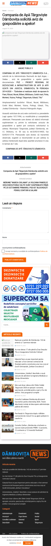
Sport (37, 519)
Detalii (18, 543)
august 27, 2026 (21, 421)
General (21, 519)
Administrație (7, 513)
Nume (4, 237)
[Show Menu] (3, 3)
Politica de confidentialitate (30, 534)
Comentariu (7, 208)
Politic (37, 513)
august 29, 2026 (21, 345)
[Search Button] (46, 324)
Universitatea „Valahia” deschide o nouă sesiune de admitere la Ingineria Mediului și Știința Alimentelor (31, 375)
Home (4, 10)
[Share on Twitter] (19, 62)
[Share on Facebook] (8, 62)
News (21, 523)
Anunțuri (11, 10)
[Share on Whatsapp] (31, 62)
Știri (3, 534)
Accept (28, 543)
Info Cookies (13, 534)
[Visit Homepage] (24, 3)
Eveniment (22, 513)
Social (37, 516)
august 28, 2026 (21, 355)
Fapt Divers (23, 516)
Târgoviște (39, 523)
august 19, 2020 (7, 28)
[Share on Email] (43, 62)
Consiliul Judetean (9, 519)
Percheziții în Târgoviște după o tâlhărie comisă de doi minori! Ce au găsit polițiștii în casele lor (32, 415)
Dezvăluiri (5, 523)
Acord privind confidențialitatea (13, 248)
